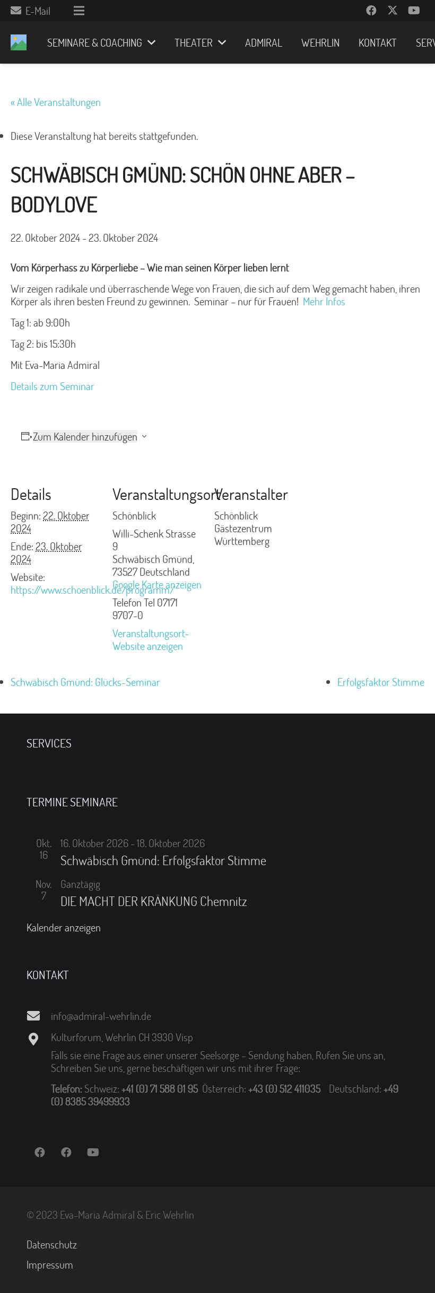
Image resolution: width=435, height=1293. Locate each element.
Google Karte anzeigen (157, 584)
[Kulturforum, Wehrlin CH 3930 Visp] (39, 1039)
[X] (392, 10)
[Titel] (19, 42)
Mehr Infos (324, 301)
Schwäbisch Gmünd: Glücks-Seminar (85, 682)
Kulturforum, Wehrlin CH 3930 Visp (122, 1037)
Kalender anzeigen (64, 927)
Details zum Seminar (54, 386)
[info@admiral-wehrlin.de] (39, 1015)
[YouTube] (413, 10)
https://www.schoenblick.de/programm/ (93, 589)
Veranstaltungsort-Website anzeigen (150, 639)
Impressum (50, 1264)
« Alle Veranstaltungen (56, 102)
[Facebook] (371, 10)
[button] (148, 42)
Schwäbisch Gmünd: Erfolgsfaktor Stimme (163, 860)
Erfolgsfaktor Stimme (380, 682)
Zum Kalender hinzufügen (85, 436)
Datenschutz (52, 1244)
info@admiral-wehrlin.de (101, 1016)
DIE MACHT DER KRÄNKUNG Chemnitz (153, 901)
